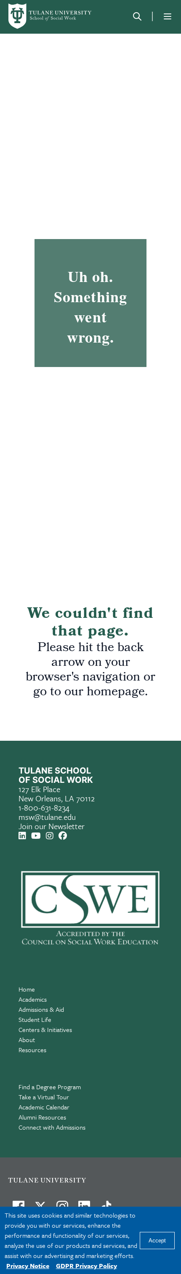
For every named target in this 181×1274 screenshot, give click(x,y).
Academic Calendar (44, 1107)
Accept (157, 1240)
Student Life (35, 1019)
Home (27, 989)
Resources (32, 1049)
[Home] (50, 16)
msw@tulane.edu (47, 816)
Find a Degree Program (50, 1086)
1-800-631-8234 (44, 807)
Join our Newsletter (52, 826)
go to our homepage (89, 692)
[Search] (137, 16)
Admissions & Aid (41, 1009)
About (27, 1039)
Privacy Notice (27, 1265)
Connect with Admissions (52, 1127)
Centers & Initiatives (45, 1029)
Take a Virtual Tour (44, 1096)
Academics (33, 999)
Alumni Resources (42, 1117)
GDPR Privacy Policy (86, 1265)
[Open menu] (167, 16)
